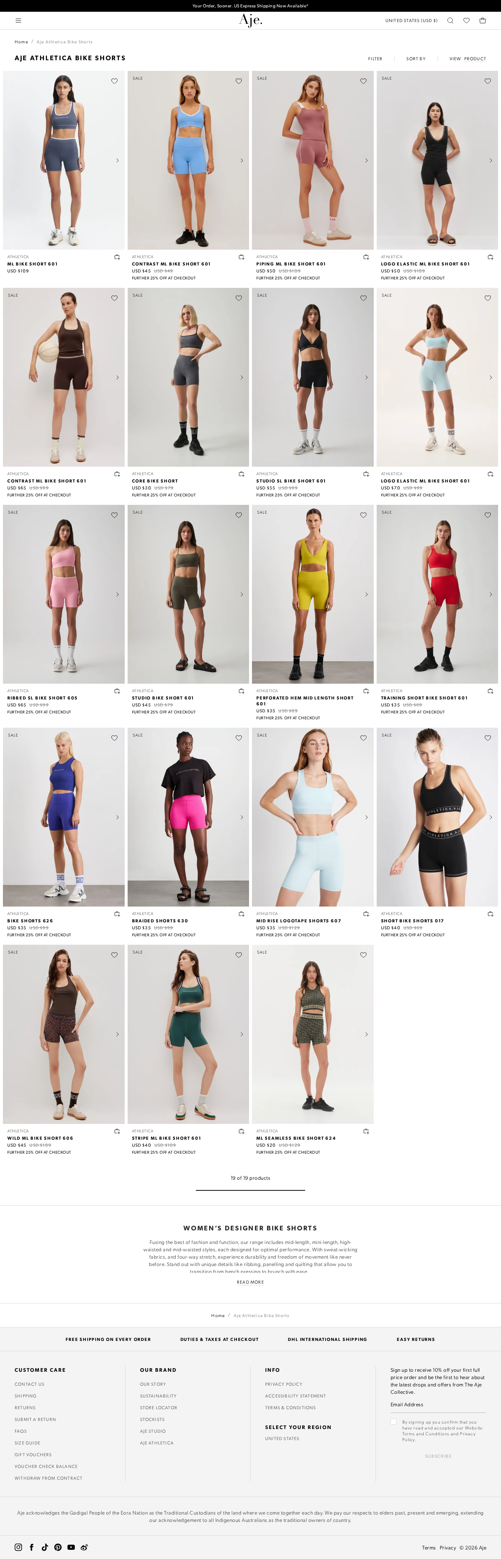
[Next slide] (117, 160)
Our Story (153, 1384)
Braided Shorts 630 (160, 920)
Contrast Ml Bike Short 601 (171, 264)
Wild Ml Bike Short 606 (40, 1138)
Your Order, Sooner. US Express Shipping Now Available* (251, 5)
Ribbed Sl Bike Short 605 (42, 698)
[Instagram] (18, 1547)
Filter (375, 58)
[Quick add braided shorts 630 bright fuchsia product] (242, 914)
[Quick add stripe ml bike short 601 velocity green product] (242, 1131)
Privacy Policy (284, 1384)
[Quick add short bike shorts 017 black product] (491, 914)
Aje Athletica (157, 1443)
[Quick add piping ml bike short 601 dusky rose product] (366, 257)
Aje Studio (153, 1431)
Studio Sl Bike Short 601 (291, 481)
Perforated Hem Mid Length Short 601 (305, 700)
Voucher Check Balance (46, 1466)
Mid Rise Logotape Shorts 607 (298, 920)
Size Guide (27, 1443)
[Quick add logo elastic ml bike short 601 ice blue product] (491, 474)
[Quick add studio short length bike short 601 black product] (366, 474)
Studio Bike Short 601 (163, 698)
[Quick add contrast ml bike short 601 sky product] (242, 257)
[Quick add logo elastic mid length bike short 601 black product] (491, 257)
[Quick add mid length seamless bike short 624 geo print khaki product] (366, 1131)
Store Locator (159, 1407)
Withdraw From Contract (49, 1478)
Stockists (152, 1419)
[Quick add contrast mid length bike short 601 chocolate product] (117, 474)
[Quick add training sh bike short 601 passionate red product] (491, 691)
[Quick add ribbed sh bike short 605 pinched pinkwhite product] (117, 691)
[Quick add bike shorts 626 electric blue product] (117, 914)
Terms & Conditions (290, 1407)
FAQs (21, 1431)
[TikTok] (44, 1547)
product (475, 58)
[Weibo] (84, 1547)
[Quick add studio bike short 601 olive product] (242, 691)
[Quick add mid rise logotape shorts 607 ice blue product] (366, 914)
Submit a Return (35, 1419)
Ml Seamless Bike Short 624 (296, 1138)
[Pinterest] (58, 1547)
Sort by (415, 58)
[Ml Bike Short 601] (64, 160)
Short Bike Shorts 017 (413, 920)
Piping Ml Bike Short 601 (291, 264)
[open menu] (18, 20)
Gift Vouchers (33, 1454)
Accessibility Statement (295, 1396)
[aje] (250, 20)
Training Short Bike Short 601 (424, 698)
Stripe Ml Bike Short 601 (166, 1138)
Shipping (26, 1396)
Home (21, 41)
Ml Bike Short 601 (32, 264)
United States (282, 1438)
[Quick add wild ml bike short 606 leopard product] (117, 1131)
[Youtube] (71, 1547)
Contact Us (29, 1384)
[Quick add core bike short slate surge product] (242, 474)
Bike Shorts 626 (30, 920)
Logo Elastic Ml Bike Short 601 (425, 264)
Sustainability (158, 1396)
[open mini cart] (482, 20)
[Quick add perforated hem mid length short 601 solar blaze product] (366, 691)
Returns (25, 1407)
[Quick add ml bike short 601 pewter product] (117, 257)
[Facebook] (31, 1547)
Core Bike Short (155, 481)
